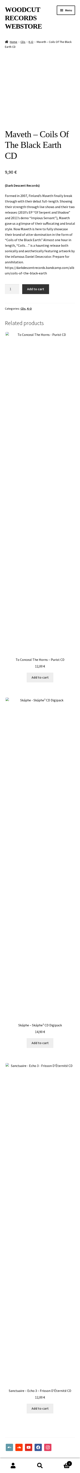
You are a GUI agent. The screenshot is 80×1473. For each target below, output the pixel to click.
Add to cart (35, 289)
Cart (61, 1462)
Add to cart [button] (40, 677)
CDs (22, 42)
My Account (13, 1465)
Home (13, 42)
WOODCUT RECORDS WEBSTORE (23, 18)
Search (40, 1465)
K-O (31, 42)
